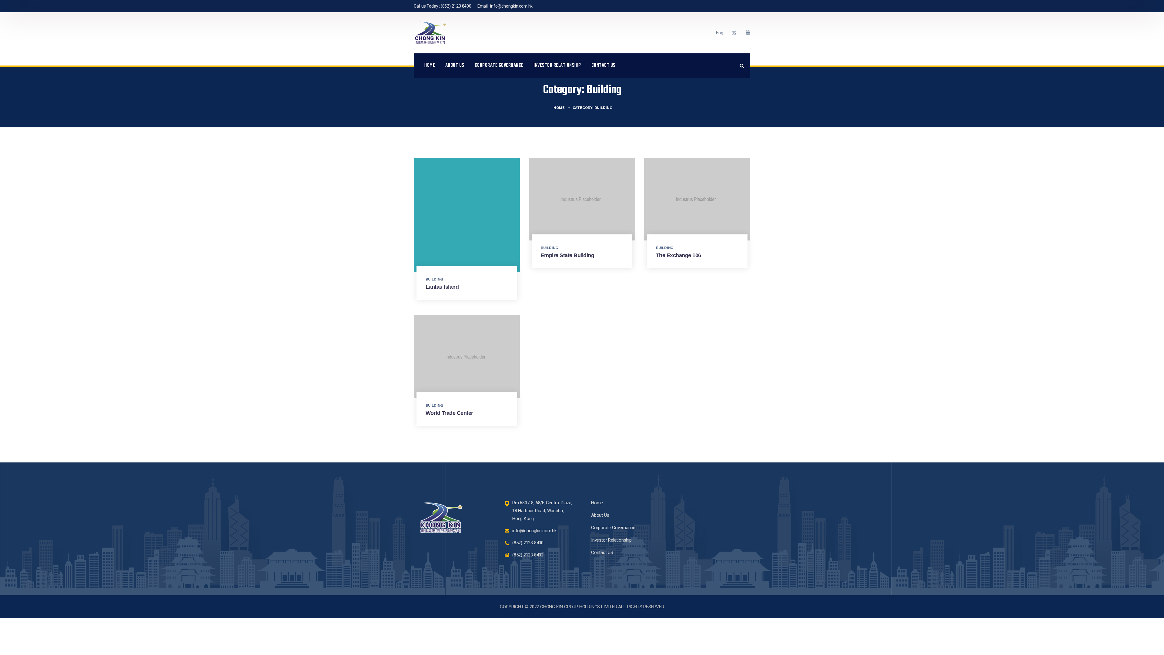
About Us (454, 65)
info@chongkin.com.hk (511, 6)
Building (434, 279)
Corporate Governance (499, 65)
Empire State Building (567, 255)
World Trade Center (449, 413)
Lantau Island (442, 287)
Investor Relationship (557, 65)
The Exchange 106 (678, 255)
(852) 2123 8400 (456, 6)
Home (429, 65)
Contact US (603, 65)
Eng (719, 32)
